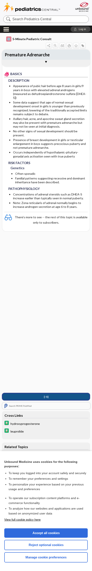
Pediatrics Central (37, 7)
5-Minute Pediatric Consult (32, 39)
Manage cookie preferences (46, 557)
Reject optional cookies (46, 545)
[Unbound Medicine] (82, 6)
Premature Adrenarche (27, 54)
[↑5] (46, 396)
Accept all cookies (46, 533)
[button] (81, 29)
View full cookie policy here (22, 519)
